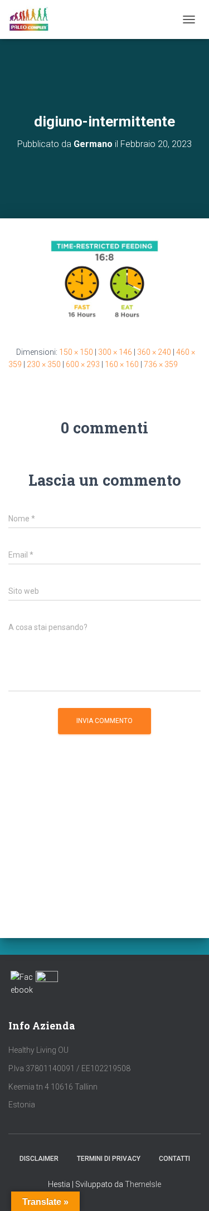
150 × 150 (76, 352)
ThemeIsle (143, 1184)
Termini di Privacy (108, 1159)
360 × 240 (154, 352)
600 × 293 (83, 364)
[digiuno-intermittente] (104, 281)
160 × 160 (122, 364)
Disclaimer (39, 1159)
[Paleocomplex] (32, 19)
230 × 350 (44, 364)
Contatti (174, 1159)
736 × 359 (161, 364)
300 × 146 (115, 352)
